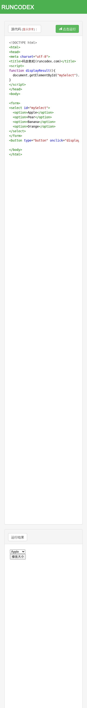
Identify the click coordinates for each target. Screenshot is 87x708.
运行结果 (17, 537)
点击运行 (69, 29)
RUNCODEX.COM (19, 6)
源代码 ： (24, 29)
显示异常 (28, 29)
